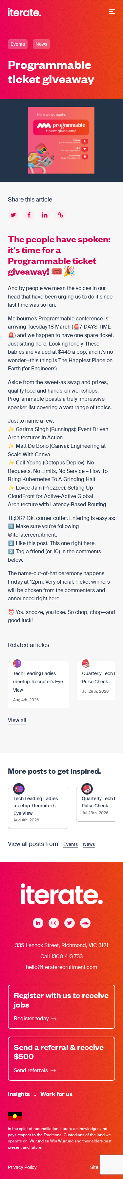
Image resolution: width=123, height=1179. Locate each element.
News (41, 44)
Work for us (56, 1094)
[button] (112, 12)
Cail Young (29, 462)
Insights (19, 1094)
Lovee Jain (29, 487)
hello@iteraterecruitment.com (61, 967)
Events (17, 44)
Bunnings (62, 429)
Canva (59, 446)
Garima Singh (32, 429)
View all (17, 720)
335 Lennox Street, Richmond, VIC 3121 (61, 945)
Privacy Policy (22, 1167)
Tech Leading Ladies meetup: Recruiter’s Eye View (38, 681)
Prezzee (54, 487)
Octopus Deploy (63, 462)
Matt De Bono (32, 446)
